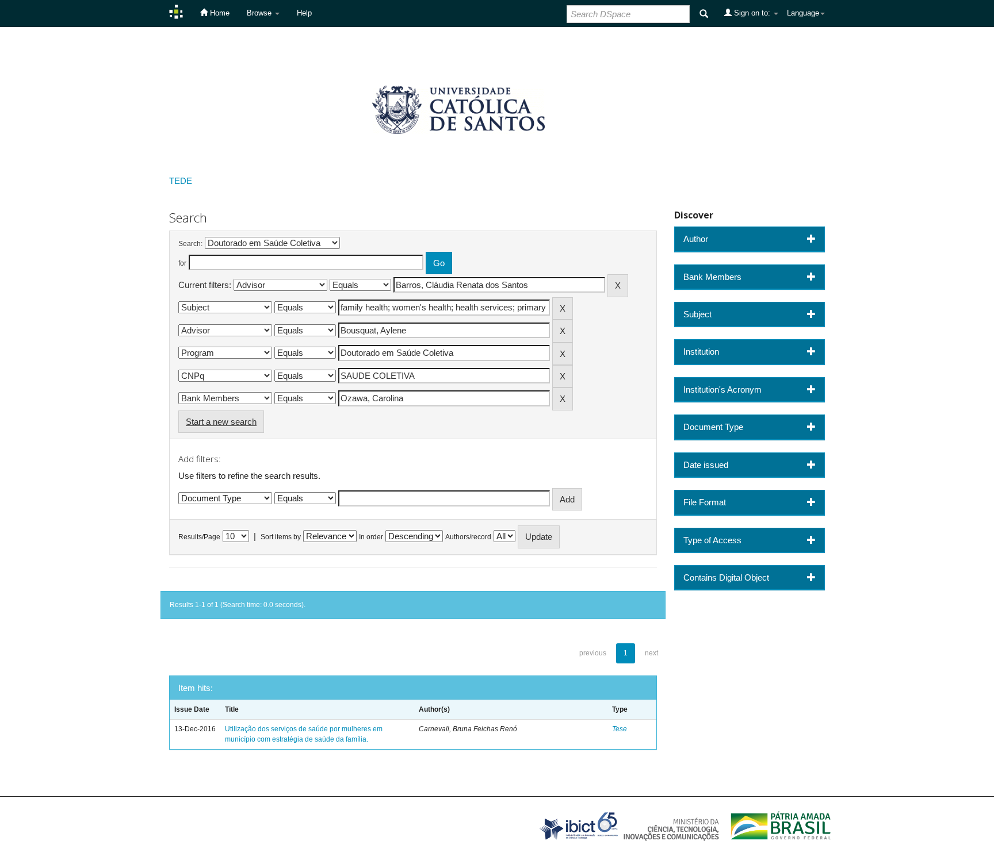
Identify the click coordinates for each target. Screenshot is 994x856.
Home (219, 13)
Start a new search (221, 422)
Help (304, 13)
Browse (260, 13)
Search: (190, 244)
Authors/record (468, 537)
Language (803, 13)
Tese (619, 729)
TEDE (180, 181)
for (182, 263)
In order (371, 537)
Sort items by (281, 537)
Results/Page (199, 537)
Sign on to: (752, 13)
